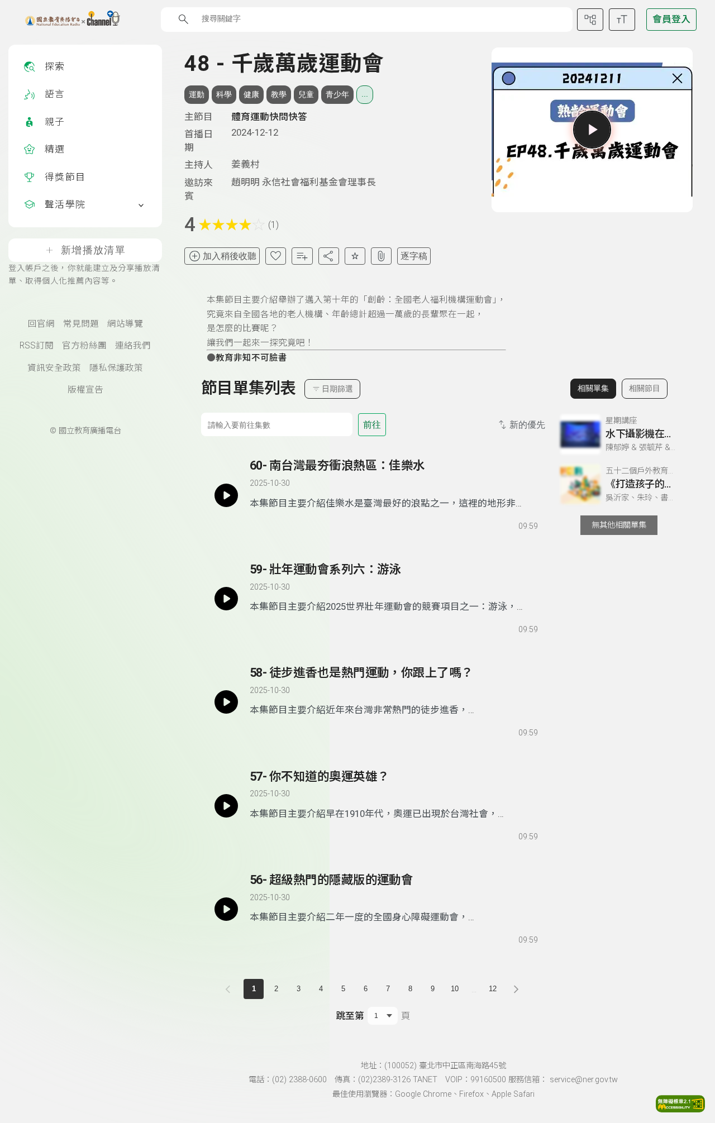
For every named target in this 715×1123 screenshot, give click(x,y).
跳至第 (350, 1015)
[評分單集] (355, 256)
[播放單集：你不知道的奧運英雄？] (226, 806)
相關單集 (593, 388)
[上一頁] (230, 989)
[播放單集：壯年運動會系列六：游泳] (226, 598)
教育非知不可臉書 (251, 358)
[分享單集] (328, 256)
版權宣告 (85, 390)
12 (493, 989)
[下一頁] (516, 989)
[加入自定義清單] (302, 256)
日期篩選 (337, 388)
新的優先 (527, 424)
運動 (196, 94)
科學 (224, 94)
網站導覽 (125, 324)
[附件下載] (381, 256)
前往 (372, 424)
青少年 (337, 94)
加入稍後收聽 (229, 256)
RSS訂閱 (37, 346)
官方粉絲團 (84, 346)
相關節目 (644, 388)
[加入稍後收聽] (257, 524)
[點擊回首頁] (65, 19)
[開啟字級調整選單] (622, 19)
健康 (251, 94)
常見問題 (81, 324)
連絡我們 (133, 346)
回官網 (41, 324)
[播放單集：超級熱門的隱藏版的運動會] (226, 909)
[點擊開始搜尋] (183, 19)
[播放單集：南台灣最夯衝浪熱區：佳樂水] (226, 494)
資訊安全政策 (54, 368)
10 (455, 989)
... (364, 93)
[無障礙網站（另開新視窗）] (680, 1109)
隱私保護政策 (116, 368)
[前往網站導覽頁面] (590, 19)
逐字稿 (414, 256)
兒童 (306, 94)
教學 (279, 94)
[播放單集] (592, 130)
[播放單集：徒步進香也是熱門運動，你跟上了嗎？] (226, 702)
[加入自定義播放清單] (277, 524)
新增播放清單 (93, 250)
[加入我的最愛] (275, 256)
